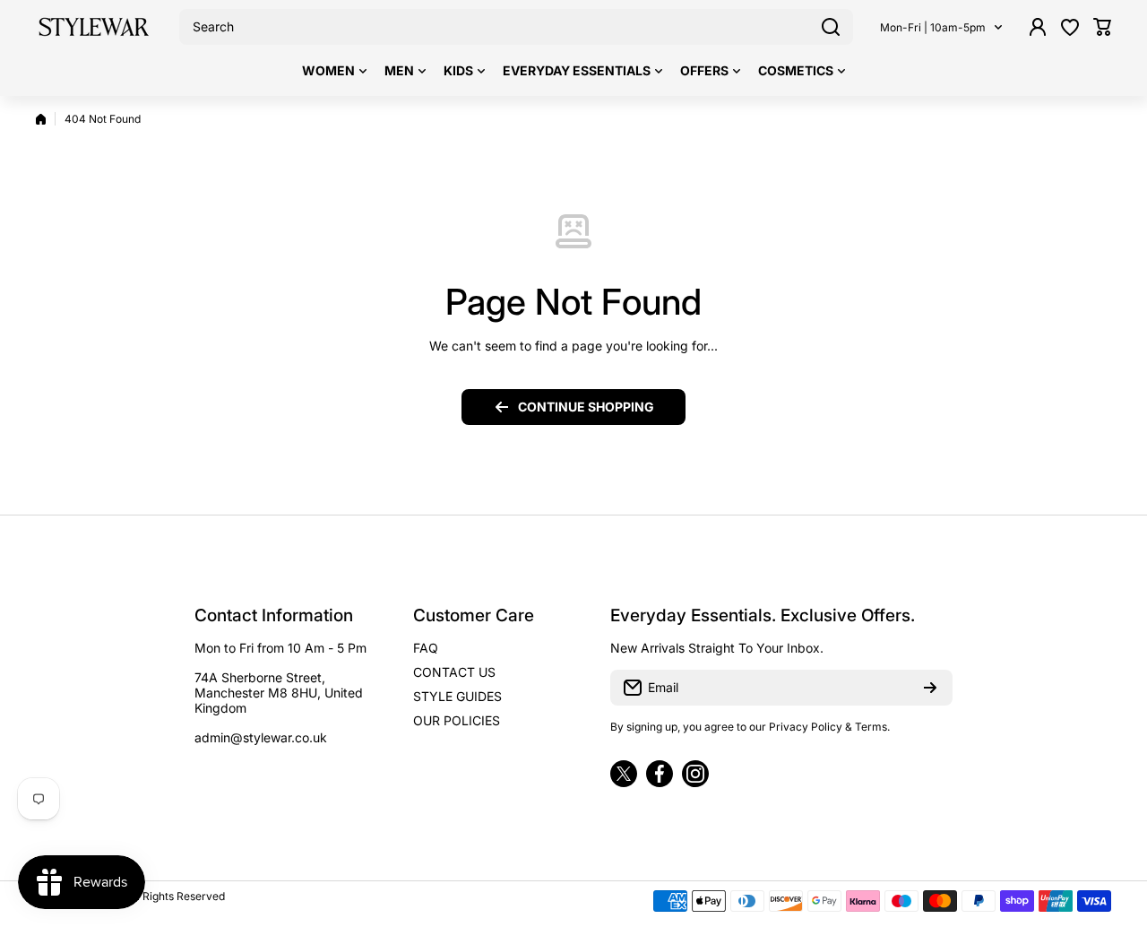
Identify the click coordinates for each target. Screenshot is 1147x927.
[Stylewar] (94, 26)
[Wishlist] (1070, 27)
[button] (1102, 27)
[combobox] (516, 27)
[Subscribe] (930, 688)
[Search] (830, 27)
